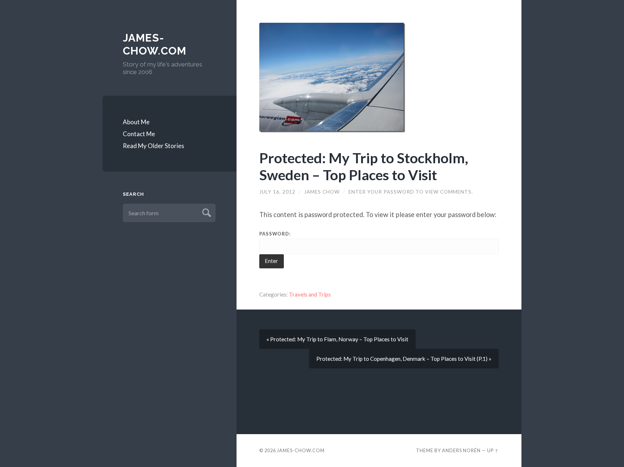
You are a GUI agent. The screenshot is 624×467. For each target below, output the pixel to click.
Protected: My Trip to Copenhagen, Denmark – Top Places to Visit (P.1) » (403, 358)
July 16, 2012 (277, 192)
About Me (136, 122)
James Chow (322, 192)
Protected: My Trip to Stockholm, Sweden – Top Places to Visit (363, 166)
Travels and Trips (310, 294)
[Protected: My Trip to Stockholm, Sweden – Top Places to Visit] (379, 78)
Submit (205, 211)
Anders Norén (461, 450)
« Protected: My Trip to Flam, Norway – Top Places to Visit (337, 339)
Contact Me (139, 134)
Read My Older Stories (153, 146)
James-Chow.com (154, 44)
